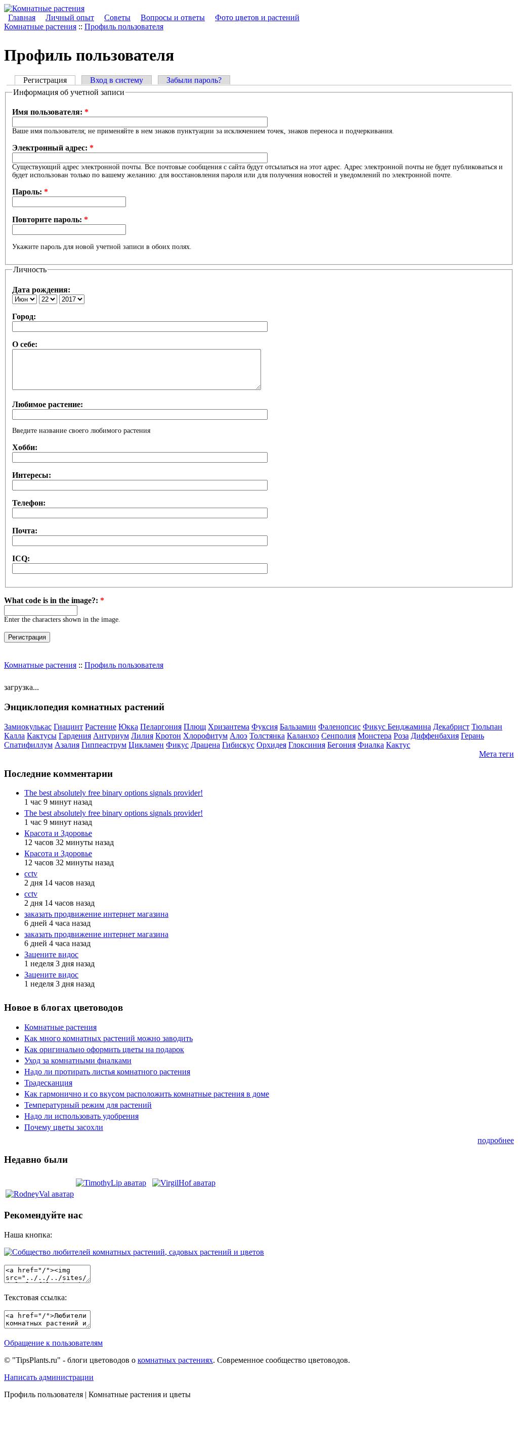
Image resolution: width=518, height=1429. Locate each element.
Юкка (128, 726)
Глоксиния (306, 745)
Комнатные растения (40, 26)
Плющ (195, 726)
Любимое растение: (47, 404)
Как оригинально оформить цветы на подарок (104, 1049)
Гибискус (238, 745)
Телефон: (29, 503)
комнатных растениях (175, 1360)
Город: (24, 316)
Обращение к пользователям (53, 1343)
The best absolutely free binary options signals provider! (113, 793)
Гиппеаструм (103, 745)
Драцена (205, 745)
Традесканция (48, 1082)
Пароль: (30, 191)
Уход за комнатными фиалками (78, 1060)
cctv (30, 873)
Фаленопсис (339, 726)
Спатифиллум (28, 745)
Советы (117, 17)
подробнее (496, 1140)
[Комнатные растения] (44, 8)
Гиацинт (68, 726)
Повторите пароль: (50, 219)
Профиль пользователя (123, 26)
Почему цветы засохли (63, 1127)
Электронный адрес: (53, 147)
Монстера (375, 735)
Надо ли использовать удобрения (81, 1116)
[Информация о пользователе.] (111, 1182)
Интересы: (31, 475)
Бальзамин (298, 726)
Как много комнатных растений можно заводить (108, 1038)
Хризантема (228, 726)
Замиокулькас (28, 726)
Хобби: (24, 447)
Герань (472, 735)
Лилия (142, 735)
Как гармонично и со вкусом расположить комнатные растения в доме (146, 1094)
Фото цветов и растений (257, 17)
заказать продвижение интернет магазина (96, 914)
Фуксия (264, 726)
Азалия (67, 745)
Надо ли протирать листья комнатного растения (107, 1071)
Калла (14, 735)
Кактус (398, 745)
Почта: (24, 530)
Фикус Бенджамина (397, 726)
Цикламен (146, 745)
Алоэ (238, 735)
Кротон (168, 735)
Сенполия (338, 735)
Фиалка (371, 745)
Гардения (75, 735)
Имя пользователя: (50, 112)
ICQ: (21, 558)
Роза (401, 735)
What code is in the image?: (54, 600)
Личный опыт (70, 17)
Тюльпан (486, 726)
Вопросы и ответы (173, 17)
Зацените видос (51, 954)
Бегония (341, 745)
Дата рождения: (41, 289)
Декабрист (451, 726)
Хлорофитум (205, 735)
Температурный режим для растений (88, 1105)
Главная (21, 17)
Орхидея (271, 745)
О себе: (24, 344)
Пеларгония (161, 726)
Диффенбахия (435, 735)
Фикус (177, 745)
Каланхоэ (303, 735)
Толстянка (267, 735)
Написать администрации (49, 1377)
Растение (100, 726)
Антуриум (111, 735)
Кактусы (42, 735)
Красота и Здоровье (58, 833)
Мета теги (496, 754)
